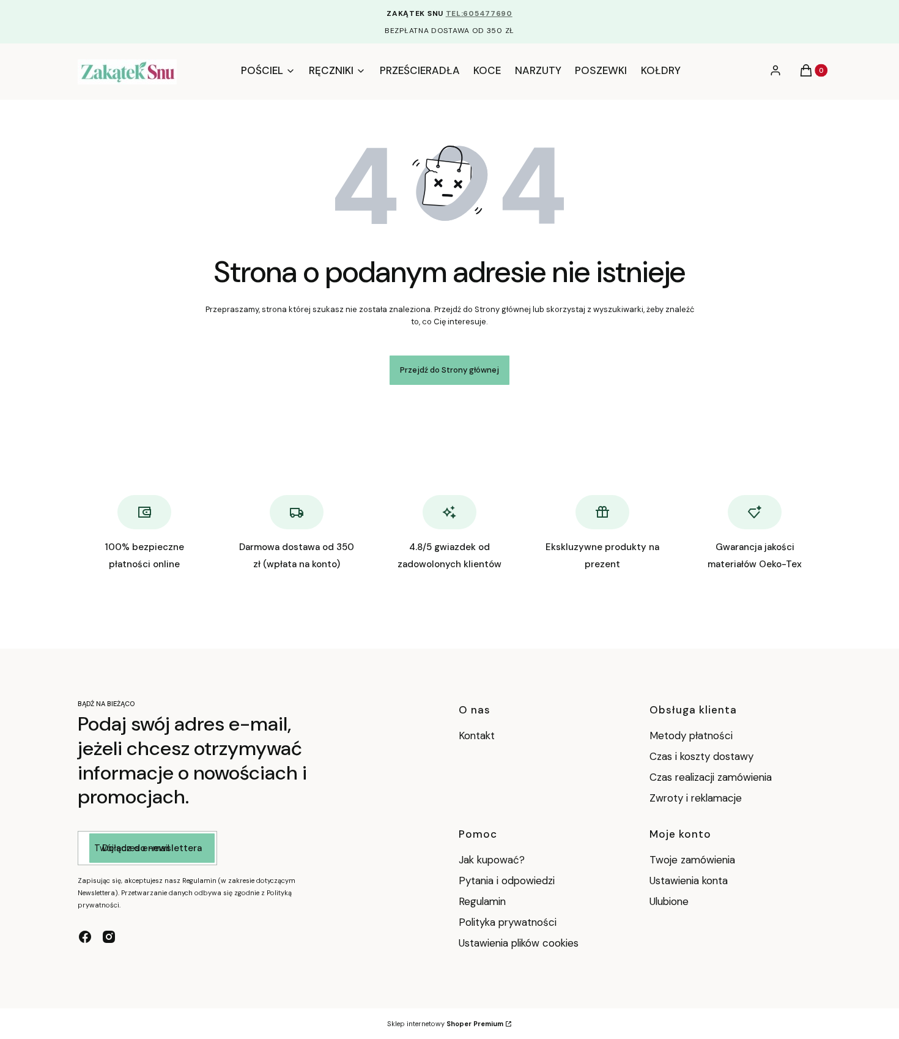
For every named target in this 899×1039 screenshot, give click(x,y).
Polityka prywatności (508, 922)
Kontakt (477, 735)
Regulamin (482, 901)
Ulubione (669, 901)
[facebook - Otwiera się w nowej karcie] (85, 936)
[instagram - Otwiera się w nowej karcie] (109, 936)
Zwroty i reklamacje (695, 798)
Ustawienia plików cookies (520, 943)
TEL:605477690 (479, 13)
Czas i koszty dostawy (701, 756)
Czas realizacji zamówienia (710, 777)
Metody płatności (691, 735)
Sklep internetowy (445, 1023)
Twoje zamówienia (692, 859)
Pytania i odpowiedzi (507, 880)
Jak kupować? (492, 859)
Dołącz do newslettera (152, 848)
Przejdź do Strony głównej (449, 370)
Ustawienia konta (688, 880)
